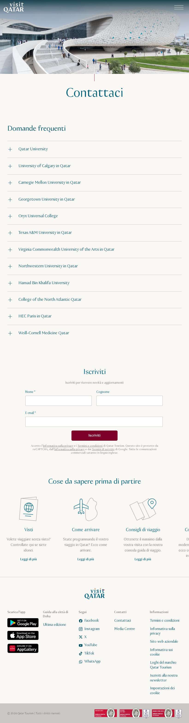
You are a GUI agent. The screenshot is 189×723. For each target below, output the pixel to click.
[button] (94, 149)
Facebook (91, 620)
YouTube (90, 645)
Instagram (92, 629)
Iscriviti (94, 435)
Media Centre (124, 629)
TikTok (89, 653)
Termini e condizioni (90, 446)
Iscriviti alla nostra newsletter (163, 678)
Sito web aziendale (164, 641)
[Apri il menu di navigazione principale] (178, 7)
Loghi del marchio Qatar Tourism (163, 665)
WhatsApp (92, 661)
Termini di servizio (103, 449)
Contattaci (122, 620)
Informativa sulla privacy (58, 446)
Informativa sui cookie (161, 652)
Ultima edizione (54, 624)
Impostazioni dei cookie (162, 691)
